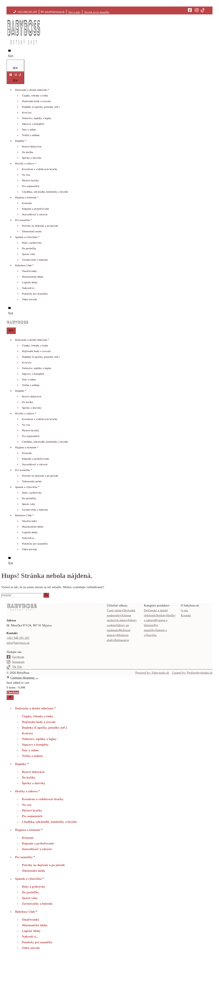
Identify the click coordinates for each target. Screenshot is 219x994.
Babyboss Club (23, 265)
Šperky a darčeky (32, 157)
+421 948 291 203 (27, 11)
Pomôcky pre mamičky (35, 293)
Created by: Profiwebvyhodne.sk (192, 672)
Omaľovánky (29, 271)
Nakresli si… (29, 288)
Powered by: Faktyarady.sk (152, 672)
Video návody (29, 299)
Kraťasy (27, 112)
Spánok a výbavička (26, 237)
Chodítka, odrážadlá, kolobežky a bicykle (45, 191)
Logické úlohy (30, 282)
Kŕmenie (27, 203)
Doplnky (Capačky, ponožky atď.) (41, 107)
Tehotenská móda (32, 231)
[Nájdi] (46, 595)
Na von (26, 174)
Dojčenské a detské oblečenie (31, 90)
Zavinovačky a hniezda (35, 259)
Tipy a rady (74, 12)
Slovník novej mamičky (97, 12)
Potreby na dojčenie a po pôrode (40, 225)
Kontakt (186, 615)
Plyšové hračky (30, 180)
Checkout (13, 692)
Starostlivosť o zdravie (35, 214)
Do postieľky (29, 248)
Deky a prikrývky (32, 242)
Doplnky (19, 140)
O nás (184, 610)
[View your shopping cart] (9, 50)
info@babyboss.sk (55, 11)
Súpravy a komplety (33, 123)
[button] (11, 56)
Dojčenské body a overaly (36, 101)
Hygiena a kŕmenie (25, 197)
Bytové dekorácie (31, 146)
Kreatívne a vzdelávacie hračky (39, 169)
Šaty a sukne (29, 129)
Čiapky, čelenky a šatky (35, 95)
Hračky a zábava (24, 163)
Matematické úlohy (32, 276)
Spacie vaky (28, 254)
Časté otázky (115, 610)
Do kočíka (27, 152)
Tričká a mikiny (31, 135)
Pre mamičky (22, 220)
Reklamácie (121, 640)
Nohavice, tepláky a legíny (36, 118)
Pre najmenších (30, 186)
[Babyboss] (18, 325)
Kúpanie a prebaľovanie (35, 208)
